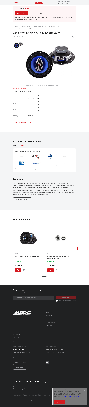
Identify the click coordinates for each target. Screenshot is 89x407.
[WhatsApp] (72, 39)
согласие (63, 300)
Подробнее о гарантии (22, 199)
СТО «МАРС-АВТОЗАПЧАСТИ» (30, 382)
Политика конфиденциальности (23, 387)
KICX (16, 253)
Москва (23, 145)
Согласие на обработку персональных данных (27, 389)
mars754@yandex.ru (54, 350)
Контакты (48, 329)
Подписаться (66, 297)
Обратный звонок (20, 362)
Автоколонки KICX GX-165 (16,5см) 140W (27, 256)
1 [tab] (44, 276)
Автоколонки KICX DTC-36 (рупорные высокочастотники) (58, 257)
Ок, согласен (60, 402)
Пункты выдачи (50, 322)
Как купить (49, 315)
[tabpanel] (28, 248)
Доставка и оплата (51, 319)
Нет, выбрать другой (37, 13)
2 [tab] (46, 276)
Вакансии (16, 337)
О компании (17, 334)
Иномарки (49, 325)
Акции (47, 312)
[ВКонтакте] (66, 39)
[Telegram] (64, 39)
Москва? (27, 8)
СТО (14, 341)
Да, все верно (21, 13)
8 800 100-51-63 (63, 3)
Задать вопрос (19, 367)
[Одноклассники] (69, 39)
